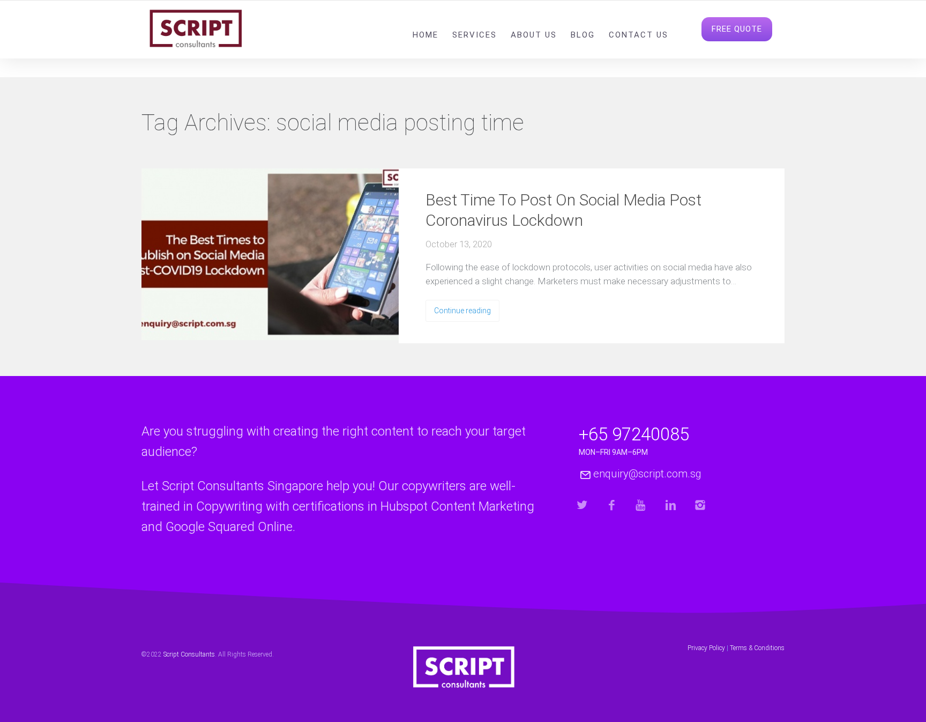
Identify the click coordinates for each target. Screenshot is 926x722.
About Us (534, 35)
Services (474, 35)
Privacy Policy (706, 648)
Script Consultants (189, 654)
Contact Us (638, 35)
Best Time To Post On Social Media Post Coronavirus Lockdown (563, 210)
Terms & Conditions (757, 648)
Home (425, 35)
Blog (583, 35)
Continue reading (462, 310)
